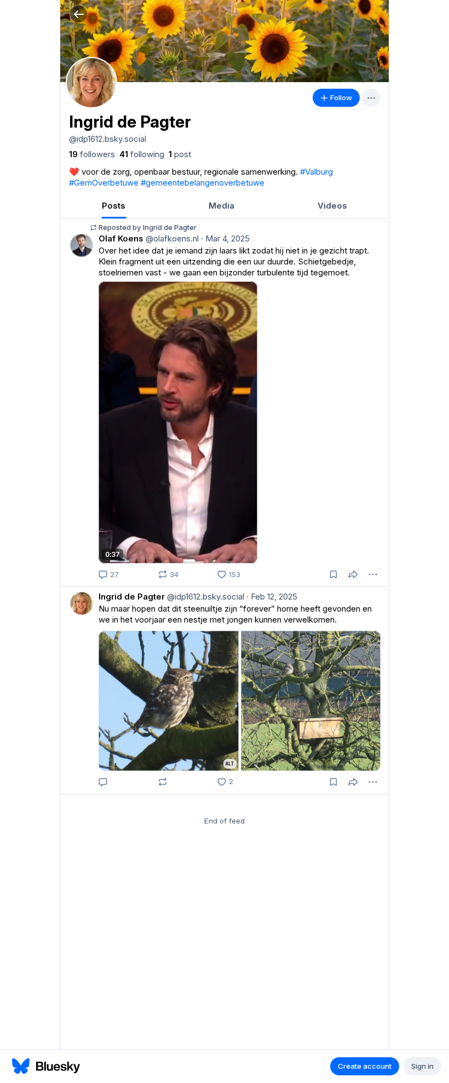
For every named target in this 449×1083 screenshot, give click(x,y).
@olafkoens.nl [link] (171, 238)
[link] (92, 154)
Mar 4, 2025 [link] (225, 238)
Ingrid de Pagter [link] (132, 596)
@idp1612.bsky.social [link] (204, 596)
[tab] (113, 205)
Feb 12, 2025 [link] (271, 596)
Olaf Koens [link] (121, 238)
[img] (224, 41)
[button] (78, 13)
